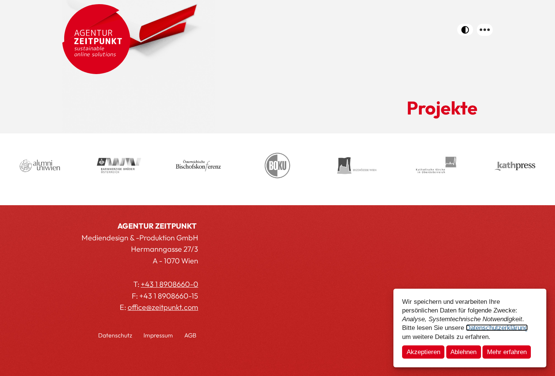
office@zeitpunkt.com (163, 307)
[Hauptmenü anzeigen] (485, 30)
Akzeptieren (423, 351)
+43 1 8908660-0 (169, 284)
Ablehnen (463, 351)
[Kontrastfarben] (465, 30)
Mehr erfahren (507, 351)
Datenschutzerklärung (497, 327)
